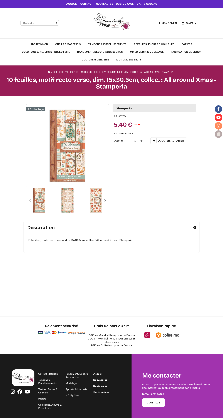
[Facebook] (218, 109)
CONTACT (86, 3)
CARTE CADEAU (147, 3)
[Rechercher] (56, 23)
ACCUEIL (71, 3)
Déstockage (100, 386)
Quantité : (119, 140)
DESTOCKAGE (125, 3)
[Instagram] (218, 126)
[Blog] (218, 134)
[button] (105, 200)
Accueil (97, 373)
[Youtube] (218, 117)
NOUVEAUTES (104, 3)
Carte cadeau (101, 392)
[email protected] (153, 394)
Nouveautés (100, 379)
